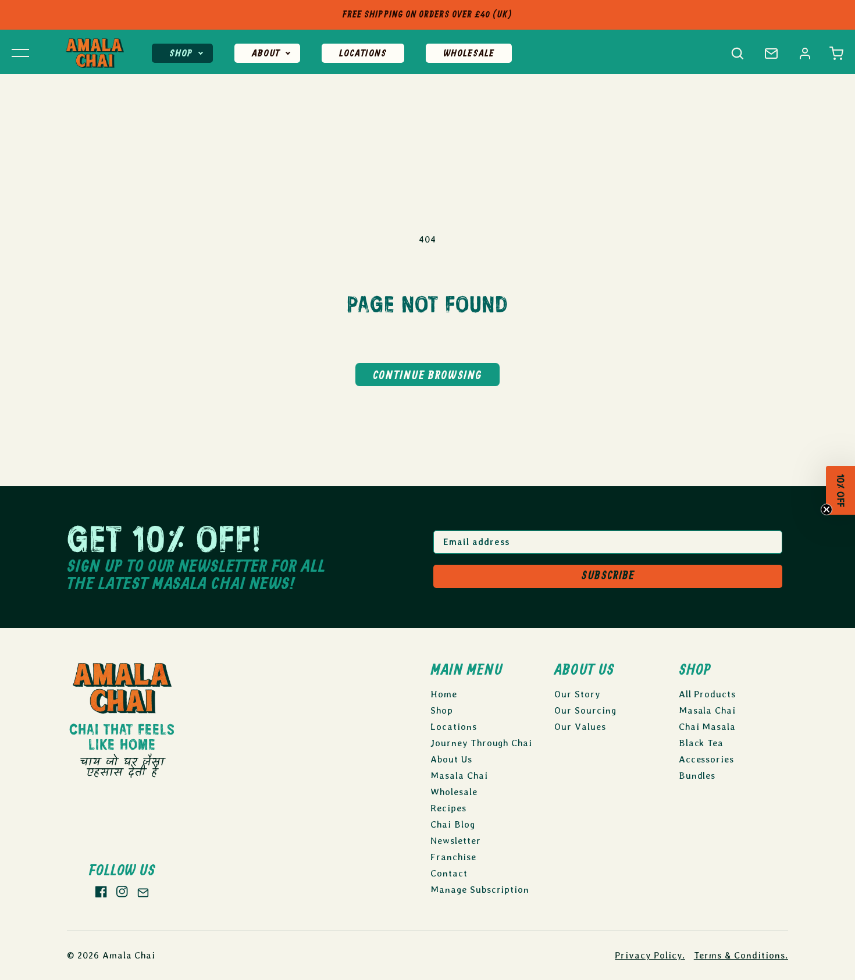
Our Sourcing (585, 710)
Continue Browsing (427, 376)
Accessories (707, 759)
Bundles (697, 775)
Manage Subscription (479, 889)
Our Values (580, 726)
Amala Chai (129, 955)
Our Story (577, 694)
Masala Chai (459, 775)
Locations (363, 54)
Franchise (453, 857)
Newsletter (455, 840)
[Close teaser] (827, 514)
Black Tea (701, 743)
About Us (451, 759)
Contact (449, 873)
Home (443, 694)
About (266, 54)
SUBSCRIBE (608, 576)
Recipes (448, 808)
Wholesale (468, 54)
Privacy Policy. (650, 955)
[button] (836, 53)
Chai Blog (452, 824)
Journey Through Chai (481, 743)
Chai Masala (707, 726)
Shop (181, 54)
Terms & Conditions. (741, 955)
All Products (707, 694)
